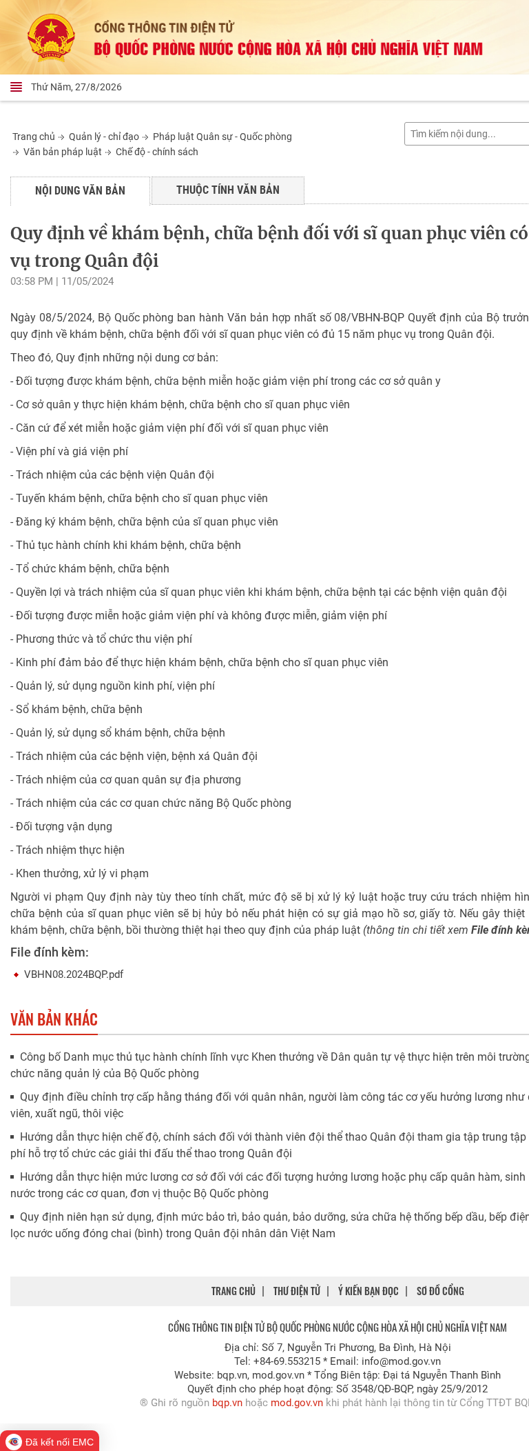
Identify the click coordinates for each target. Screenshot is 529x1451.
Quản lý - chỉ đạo (104, 136)
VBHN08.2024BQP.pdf (73, 974)
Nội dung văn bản (80, 190)
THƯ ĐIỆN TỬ (296, 1290)
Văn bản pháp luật (62, 151)
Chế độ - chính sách (157, 151)
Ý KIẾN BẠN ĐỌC (368, 1290)
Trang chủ (33, 136)
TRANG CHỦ (233, 1290)
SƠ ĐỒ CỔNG (440, 1290)
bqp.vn (227, 1403)
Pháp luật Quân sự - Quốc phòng (222, 136)
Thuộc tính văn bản (228, 190)
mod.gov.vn (297, 1403)
